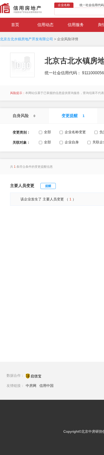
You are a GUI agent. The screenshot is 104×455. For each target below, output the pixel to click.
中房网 (31, 386)
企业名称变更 (75, 132)
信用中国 (46, 386)
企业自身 (72, 142)
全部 (47, 132)
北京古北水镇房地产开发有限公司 (26, 39)
